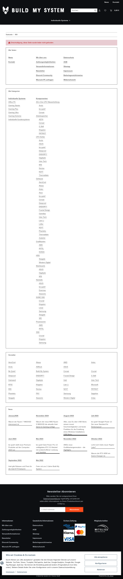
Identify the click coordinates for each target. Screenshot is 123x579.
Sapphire (94, 393)
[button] (99, 10)
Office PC (12, 102)
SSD (37, 332)
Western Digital (44, 262)
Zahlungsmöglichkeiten (45, 62)
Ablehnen (101, 570)
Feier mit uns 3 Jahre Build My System (47, 467)
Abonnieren (74, 509)
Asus (41, 193)
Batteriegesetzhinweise (73, 75)
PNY (37, 393)
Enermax (42, 290)
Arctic (41, 105)
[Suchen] (95, 10)
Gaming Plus (13, 109)
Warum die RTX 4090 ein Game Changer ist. (100, 454)
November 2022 (70, 439)
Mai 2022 (39, 460)
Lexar (41, 308)
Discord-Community (44, 75)
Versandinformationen (45, 66)
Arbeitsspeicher (42, 116)
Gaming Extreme (14, 116)
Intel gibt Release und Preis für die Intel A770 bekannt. (20, 467)
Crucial (41, 301)
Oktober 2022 (96, 439)
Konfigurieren (101, 563)
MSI (40, 165)
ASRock (39, 367)
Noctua (41, 168)
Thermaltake (44, 175)
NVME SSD (40, 297)
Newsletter (40, 71)
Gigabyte (42, 158)
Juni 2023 (12, 439)
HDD (38, 255)
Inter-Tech (43, 161)
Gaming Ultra (13, 112)
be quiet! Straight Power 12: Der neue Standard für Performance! (101, 424)
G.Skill (41, 126)
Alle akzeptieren (101, 557)
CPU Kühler (40, 137)
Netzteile (39, 280)
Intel (65, 380)
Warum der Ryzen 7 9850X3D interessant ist (19, 423)
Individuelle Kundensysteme (19, 119)
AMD (41, 245)
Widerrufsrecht (70, 80)
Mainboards (40, 266)
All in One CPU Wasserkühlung (47, 102)
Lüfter (41, 224)
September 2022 (15, 460)
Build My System (42, 371)
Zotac (93, 398)
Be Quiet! (11, 371)
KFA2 (10, 385)
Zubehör (42, 238)
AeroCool (42, 182)
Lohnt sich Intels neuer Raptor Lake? (102, 446)
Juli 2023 (94, 416)
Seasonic (42, 294)
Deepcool (42, 151)
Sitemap (67, 66)
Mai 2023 (39, 439)
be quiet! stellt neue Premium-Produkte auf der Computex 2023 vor (19, 447)
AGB (65, 62)
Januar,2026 (13, 416)
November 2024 (42, 416)
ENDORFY (43, 154)
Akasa (41, 186)
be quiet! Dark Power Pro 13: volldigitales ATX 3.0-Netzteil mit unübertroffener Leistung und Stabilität (47, 448)
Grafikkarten (40, 241)
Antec (41, 189)
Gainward (12, 380)
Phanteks (42, 231)
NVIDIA (41, 252)
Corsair (41, 112)
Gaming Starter (14, 105)
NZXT (41, 172)
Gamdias (42, 214)
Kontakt (116, 2)
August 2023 (69, 416)
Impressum (10, 572)
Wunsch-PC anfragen (44, 80)
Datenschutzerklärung (51, 499)
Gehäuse (39, 179)
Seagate (42, 259)
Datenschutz (22, 572)
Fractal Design (44, 210)
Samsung (42, 311)
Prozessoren (41, 322)
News (106, 2)
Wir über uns (41, 57)
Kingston (42, 130)
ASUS (41, 144)
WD (40, 318)
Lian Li (41, 220)
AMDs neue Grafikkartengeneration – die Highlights (74, 447)
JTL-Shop (110, 576)
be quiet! (42, 109)
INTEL (41, 248)
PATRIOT (42, 133)
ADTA (41, 119)
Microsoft (94, 385)
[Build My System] (33, 10)
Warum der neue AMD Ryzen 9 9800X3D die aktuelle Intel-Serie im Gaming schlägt (47, 424)
